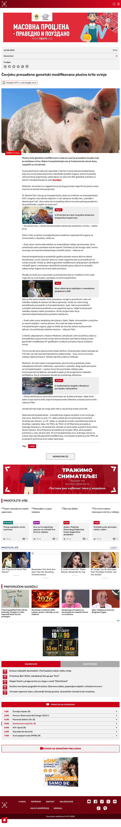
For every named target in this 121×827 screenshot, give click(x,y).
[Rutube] (115, 801)
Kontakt (50, 802)
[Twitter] (108, 801)
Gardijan (57, 180)
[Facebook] (95, 801)
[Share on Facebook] (9, 66)
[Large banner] (60, 27)
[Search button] (114, 4)
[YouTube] (89, 801)
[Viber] (105, 808)
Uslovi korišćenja (39, 808)
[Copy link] (5, 66)
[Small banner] (60, 641)
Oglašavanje (66, 802)
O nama (22, 802)
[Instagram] (102, 801)
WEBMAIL (58, 808)
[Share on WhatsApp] (22, 66)
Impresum (36, 802)
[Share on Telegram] (13, 66)
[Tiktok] (98, 808)
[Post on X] (18, 66)
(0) (60, 456)
